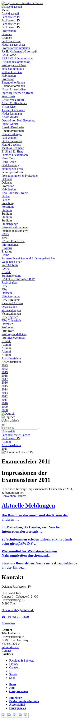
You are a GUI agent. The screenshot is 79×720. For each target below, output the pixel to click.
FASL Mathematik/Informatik (19, 51)
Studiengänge (10, 224)
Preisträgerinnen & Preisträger (20, 175)
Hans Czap (8, 158)
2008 (5, 410)
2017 (5, 379)
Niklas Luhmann (12, 113)
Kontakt (6, 272)
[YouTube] (15, 716)
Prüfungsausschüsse (14, 65)
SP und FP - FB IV (13, 241)
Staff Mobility (10, 265)
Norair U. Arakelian (14, 89)
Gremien (7, 34)
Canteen (14, 667)
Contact (6, 650)
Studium (7, 210)
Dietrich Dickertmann (15, 155)
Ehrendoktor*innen (13, 82)
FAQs (5, 268)
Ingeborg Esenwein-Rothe (17, 92)
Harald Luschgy (11, 144)
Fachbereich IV (11, 17)
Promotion (8, 79)
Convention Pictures (14, 496)
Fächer (6, 196)
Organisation (9, 306)
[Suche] (3, 425)
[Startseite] (22, 3)
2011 (4, 399)
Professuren (9, 30)
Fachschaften (9, 282)
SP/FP (5, 234)
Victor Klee (9, 106)
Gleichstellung (10, 165)
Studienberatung (11, 275)
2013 (5, 392)
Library (13, 664)
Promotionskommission (16, 48)
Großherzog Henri (13, 99)
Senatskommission (13, 68)
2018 (5, 375)
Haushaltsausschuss (13, 44)
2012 (5, 396)
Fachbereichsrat (11, 41)
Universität (8, 431)
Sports (13, 674)
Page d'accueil (10, 13)
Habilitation (9, 75)
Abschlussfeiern (11, 358)
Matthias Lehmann (13, 148)
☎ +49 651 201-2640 (15, 616)
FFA (4, 286)
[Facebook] (4, 716)
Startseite (7, 292)
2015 (5, 386)
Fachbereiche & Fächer (16, 434)
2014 (5, 389)
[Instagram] (21, 716)
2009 (5, 406)
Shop (12, 677)
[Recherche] (38, 428)
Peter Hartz (8, 96)
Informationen (10, 244)
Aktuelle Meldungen (28, 505)
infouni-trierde (10, 647)
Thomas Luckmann (13, 110)
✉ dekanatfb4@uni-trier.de (18, 610)
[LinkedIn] (26, 716)
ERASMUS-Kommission (17, 58)
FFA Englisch (10, 317)
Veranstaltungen (11, 310)
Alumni (6, 344)
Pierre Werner (10, 123)
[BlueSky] (10, 716)
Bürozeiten (8, 623)
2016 (5, 382)
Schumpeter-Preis (12, 168)
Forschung (8, 203)
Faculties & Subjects (21, 660)
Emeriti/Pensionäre (13, 127)
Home (5, 255)
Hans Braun (9, 161)
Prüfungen (8, 327)
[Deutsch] (8, 413)
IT (10, 670)
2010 (5, 403)
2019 (5, 372)
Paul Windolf (9, 137)
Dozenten (7, 324)
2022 (5, 368)
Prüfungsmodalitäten (14, 334)
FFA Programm (11, 296)
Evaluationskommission (16, 61)
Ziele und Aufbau (12, 303)
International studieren (15, 227)
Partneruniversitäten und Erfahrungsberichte (28, 258)
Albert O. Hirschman (14, 103)
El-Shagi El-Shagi (12, 151)
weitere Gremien (12, 72)
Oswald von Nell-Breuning (18, 120)
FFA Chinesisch (11, 320)
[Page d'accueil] (12, 6)
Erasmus (7, 248)
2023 (5, 365)
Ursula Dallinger (12, 134)
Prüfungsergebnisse (13, 337)
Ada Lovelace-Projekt (15, 192)
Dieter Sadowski (12, 141)
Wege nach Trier (11, 261)
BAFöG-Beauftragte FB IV (18, 279)
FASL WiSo (9, 55)
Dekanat (7, 179)
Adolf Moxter (10, 117)
